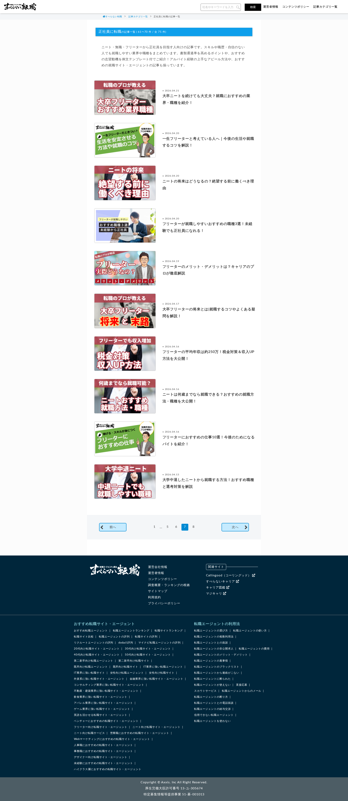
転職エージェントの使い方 (250, 630)
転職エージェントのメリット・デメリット (221, 655)
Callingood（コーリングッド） (229, 575)
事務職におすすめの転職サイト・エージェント (103, 751)
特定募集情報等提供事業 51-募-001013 (174, 794)
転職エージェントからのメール (241, 691)
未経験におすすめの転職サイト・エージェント (103, 763)
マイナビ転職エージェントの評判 (159, 642)
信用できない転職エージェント (213, 715)
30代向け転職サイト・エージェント (148, 649)
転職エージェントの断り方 (211, 697)
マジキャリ (214, 593)
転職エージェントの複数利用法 (213, 636)
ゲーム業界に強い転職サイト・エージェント (102, 709)
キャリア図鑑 (216, 587)
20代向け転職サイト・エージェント (97, 649)
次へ (235, 527)
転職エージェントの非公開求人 (213, 649)
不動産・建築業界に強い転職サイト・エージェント (106, 691)
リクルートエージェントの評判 (93, 642)
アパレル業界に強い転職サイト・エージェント (103, 703)
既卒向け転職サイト (125, 667)
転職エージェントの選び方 (211, 630)
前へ (113, 527)
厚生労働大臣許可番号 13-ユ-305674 (174, 788)
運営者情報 (270, 6)
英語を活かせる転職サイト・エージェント (100, 715)
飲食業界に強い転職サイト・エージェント (100, 697)
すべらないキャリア (221, 581)
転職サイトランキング (169, 630)
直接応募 (241, 685)
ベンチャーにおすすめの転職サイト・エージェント (106, 721)
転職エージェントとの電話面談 (213, 703)
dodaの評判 (125, 642)
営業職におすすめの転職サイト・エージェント (139, 733)
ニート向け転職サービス (89, 733)
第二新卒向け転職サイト (133, 661)
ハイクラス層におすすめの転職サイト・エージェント (107, 769)
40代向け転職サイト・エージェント (97, 655)
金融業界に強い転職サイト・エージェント (156, 679)
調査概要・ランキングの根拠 (169, 585)
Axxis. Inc (169, 782)
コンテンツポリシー (296, 6)
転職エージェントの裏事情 (211, 661)
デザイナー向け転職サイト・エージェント (100, 757)
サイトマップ (157, 591)
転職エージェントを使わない (212, 721)
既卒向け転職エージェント (91, 667)
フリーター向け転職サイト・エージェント (100, 727)
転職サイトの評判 (146, 636)
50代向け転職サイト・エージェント (148, 655)
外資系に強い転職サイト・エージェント (99, 679)
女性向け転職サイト (161, 673)
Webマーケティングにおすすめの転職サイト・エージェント (112, 739)
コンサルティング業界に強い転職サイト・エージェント (109, 685)
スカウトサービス (205, 691)
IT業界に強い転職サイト (89, 673)
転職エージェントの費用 (254, 649)
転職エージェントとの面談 (211, 642)
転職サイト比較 (84, 636)
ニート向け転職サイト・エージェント (156, 727)
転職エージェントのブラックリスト (216, 667)
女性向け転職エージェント (127, 673)
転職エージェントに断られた (212, 679)
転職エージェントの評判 (114, 636)
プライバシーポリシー (164, 603)
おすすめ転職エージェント (91, 630)
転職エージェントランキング (131, 630)
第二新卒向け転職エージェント (93, 661)
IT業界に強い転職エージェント (163, 667)
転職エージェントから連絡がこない (216, 673)
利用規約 (154, 597)
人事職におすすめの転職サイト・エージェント (103, 745)
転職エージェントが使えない (212, 685)
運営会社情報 (157, 567)
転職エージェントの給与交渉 (212, 709)
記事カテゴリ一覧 (325, 6)
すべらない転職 (113, 16)
